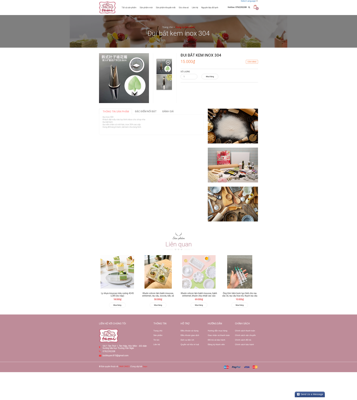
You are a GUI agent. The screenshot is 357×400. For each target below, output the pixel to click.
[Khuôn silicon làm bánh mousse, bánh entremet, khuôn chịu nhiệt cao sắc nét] (199, 272)
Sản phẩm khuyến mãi (165, 7)
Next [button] (164, 86)
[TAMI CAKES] (107, 7)
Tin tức (156, 340)
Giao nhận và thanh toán (219, 335)
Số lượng (185, 71)
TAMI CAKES (124, 366)
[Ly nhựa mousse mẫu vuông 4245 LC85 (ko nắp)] (117, 272)
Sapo (145, 366)
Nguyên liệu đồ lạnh (209, 7)
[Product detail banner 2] (233, 165)
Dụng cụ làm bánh (185, 27)
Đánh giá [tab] (168, 111)
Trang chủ (167, 27)
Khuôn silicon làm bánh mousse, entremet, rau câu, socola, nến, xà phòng (158, 295)
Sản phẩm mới (146, 7)
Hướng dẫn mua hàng (217, 331)
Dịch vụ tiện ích (187, 340)
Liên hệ (195, 7)
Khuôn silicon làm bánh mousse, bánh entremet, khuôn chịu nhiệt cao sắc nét (199, 295)
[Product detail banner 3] (233, 204)
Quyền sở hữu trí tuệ (190, 344)
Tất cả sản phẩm (129, 7)
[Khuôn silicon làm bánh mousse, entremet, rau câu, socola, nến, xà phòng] (158, 272)
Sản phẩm (157, 335)
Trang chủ (157, 331)
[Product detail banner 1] (233, 126)
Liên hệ (156, 344)
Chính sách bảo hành (244, 344)
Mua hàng (210, 76)
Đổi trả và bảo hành (216, 340)
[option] (164, 66)
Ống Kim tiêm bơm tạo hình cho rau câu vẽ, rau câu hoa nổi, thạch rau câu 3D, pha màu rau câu (239, 295)
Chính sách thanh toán (245, 331)
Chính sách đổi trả (243, 340)
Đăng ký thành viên (216, 344)
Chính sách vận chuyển (245, 335)
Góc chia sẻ (184, 7)
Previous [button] (164, 50)
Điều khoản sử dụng (189, 331)
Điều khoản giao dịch (190, 335)
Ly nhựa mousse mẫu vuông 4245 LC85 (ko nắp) (117, 294)
